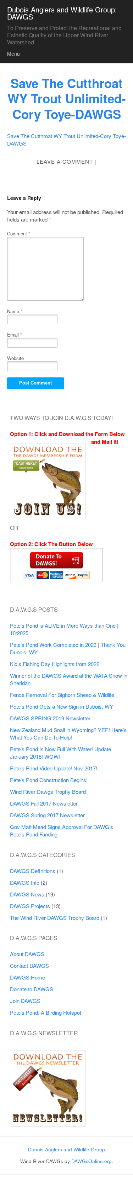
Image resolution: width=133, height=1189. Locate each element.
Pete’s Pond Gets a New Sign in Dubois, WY (61, 706)
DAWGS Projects (30, 906)
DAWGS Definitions (32, 870)
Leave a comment (65, 161)
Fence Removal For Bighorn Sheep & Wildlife (62, 694)
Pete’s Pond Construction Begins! (49, 780)
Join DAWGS (25, 1000)
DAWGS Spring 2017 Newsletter (47, 815)
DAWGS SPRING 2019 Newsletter (50, 718)
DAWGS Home (27, 977)
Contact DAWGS (29, 965)
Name (14, 311)
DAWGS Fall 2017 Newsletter (44, 803)
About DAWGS (27, 954)
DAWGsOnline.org (91, 1161)
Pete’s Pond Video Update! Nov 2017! (53, 768)
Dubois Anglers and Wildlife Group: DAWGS (62, 13)
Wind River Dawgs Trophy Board (48, 791)
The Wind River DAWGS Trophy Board (54, 917)
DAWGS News (27, 894)
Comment (18, 233)
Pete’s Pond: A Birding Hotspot (45, 1012)
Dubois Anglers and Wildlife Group (66, 1149)
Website (15, 358)
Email (14, 334)
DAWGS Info (24, 882)
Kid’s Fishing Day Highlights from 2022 (54, 663)
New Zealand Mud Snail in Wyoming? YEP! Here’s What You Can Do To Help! (68, 733)
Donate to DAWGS (31, 989)
